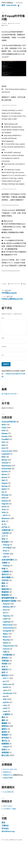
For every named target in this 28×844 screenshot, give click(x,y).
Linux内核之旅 (8, 792)
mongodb (7, 631)
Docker (5, 436)
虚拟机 (4, 732)
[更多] (18, 5)
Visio (4, 509)
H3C (3, 442)
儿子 (3, 536)
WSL (4, 521)
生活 (3, 666)
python (6, 702)
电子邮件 (4, 346)
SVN (3, 498)
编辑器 (4, 723)
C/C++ (6, 678)
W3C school (7, 806)
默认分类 (5, 755)
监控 (3, 672)
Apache (6, 604)
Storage (5, 495)
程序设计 (5, 675)
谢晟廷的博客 (8, 778)
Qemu (4, 474)
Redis (5, 637)
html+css (7, 684)
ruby (5, 705)
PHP (5, 699)
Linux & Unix (11, 5)
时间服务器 (7, 655)
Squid (5, 643)
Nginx (5, 634)
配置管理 (5, 744)
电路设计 (5, 669)
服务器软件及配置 (9, 601)
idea (3, 445)
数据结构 (5, 595)
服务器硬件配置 (8, 598)
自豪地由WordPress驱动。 (16, 839)
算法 (3, 717)
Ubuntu (5, 501)
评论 (3, 318)
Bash (4, 425)
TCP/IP (6, 554)
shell (5, 708)
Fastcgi (6, 545)
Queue (4, 477)
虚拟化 (4, 729)
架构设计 (5, 658)
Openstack (6, 466)
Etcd (5, 610)
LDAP (5, 619)
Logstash (6, 454)
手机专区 (5, 580)
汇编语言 (6, 714)
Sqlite (4, 489)
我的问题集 (6, 577)
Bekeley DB (8, 607)
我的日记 (5, 574)
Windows (6, 518)
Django (5, 433)
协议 (3, 539)
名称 (3, 338)
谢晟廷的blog (8, 775)
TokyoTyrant (8, 646)
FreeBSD (5, 439)
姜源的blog (7, 772)
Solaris (5, 483)
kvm (3, 448)
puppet (6, 746)
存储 (3, 569)
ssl (3, 492)
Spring (4, 486)
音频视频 (5, 752)
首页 (3, 5)
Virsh (4, 507)
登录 (3, 822)
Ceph (4, 427)
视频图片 (5, 735)
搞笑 (3, 583)
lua (4, 696)
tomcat (6, 649)
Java (5, 690)
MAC (4, 457)
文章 (5, 825)
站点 (3, 355)
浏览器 (4, 664)
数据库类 (5, 592)
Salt (3, 480)
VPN (3, 512)
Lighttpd (6, 622)
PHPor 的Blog (7, 3)
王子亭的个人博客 (9, 809)
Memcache (8, 625)
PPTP (5, 515)
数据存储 (5, 589)
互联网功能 (6, 530)
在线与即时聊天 (8, 560)
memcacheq (8, 628)
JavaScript (7, 693)
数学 (3, 586)
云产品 (4, 527)
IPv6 (5, 551)
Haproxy (6, 616)
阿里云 (4, 749)
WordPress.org (8, 831)
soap (5, 711)
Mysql (24, 283)
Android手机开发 (9, 422)
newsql (5, 463)
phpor (4, 23)
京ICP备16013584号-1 (10, 394)
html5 (5, 687)
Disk (3, 430)
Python (5, 471)
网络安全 (5, 726)
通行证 (4, 741)
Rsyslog (6, 640)
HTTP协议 (7, 548)
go (4, 681)
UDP (5, 557)
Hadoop (6, 566)
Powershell (6, 468)
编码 (3, 720)
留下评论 (5, 25)
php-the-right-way (10, 769)
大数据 (4, 563)
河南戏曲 (5, 661)
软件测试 (5, 738)
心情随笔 (5, 571)
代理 (5, 652)
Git (4, 613)
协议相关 (5, 542)
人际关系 (5, 533)
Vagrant (5, 504)
